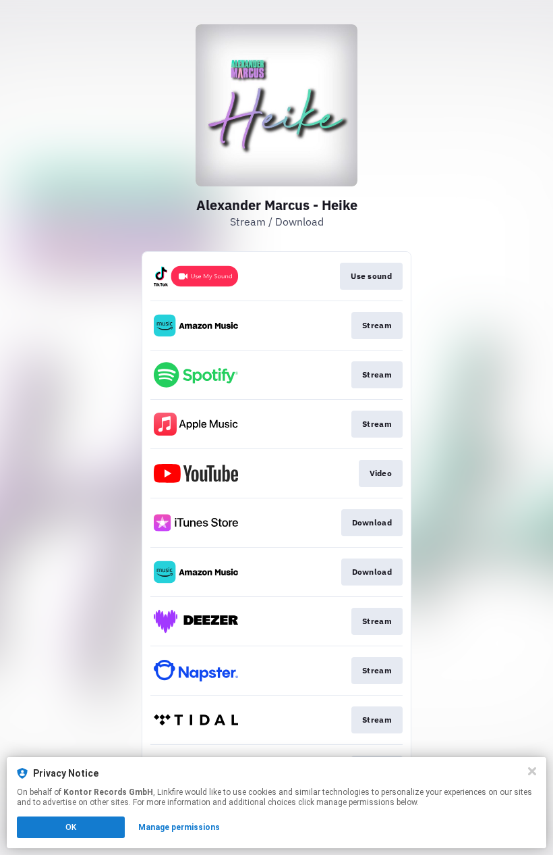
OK (70, 827)
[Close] (532, 771)
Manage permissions (179, 827)
